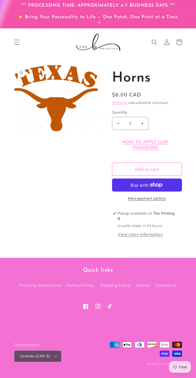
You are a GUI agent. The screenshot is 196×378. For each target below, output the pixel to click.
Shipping (119, 103)
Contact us (166, 285)
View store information (140, 234)
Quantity (120, 112)
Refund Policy (80, 285)
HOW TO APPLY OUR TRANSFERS (145, 144)
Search (143, 285)
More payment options (147, 198)
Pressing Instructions (40, 285)
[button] (17, 42)
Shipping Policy (115, 285)
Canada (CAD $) (35, 356)
